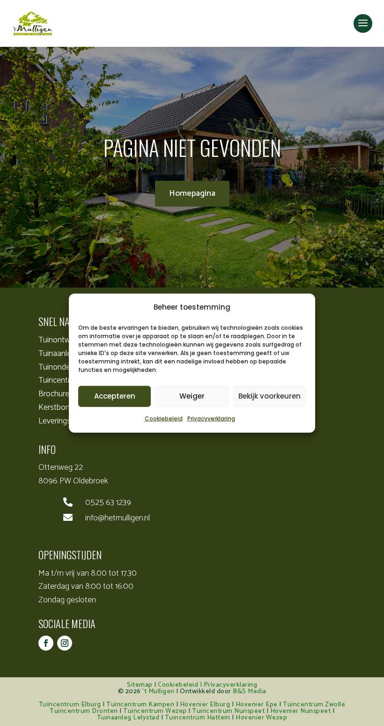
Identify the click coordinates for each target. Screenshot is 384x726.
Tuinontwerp (59, 340)
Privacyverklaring (211, 418)
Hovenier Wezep (261, 717)
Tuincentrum (59, 380)
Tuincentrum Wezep (155, 711)
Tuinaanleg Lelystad (128, 717)
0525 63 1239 (108, 503)
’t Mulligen (158, 691)
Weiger (192, 396)
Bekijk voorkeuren (269, 396)
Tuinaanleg (56, 354)
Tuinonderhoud (64, 367)
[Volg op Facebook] (45, 643)
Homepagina (192, 193)
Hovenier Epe (257, 704)
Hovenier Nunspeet (300, 711)
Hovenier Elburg (205, 704)
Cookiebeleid (164, 418)
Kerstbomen (59, 407)
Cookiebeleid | (181, 685)
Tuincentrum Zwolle (314, 704)
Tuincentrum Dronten (84, 711)
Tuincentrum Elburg (70, 704)
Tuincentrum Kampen (140, 704)
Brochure (53, 394)
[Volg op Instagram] (64, 643)
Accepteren (114, 396)
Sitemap (140, 685)
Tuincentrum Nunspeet (228, 711)
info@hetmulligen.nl (117, 518)
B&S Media (249, 691)
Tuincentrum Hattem (197, 717)
